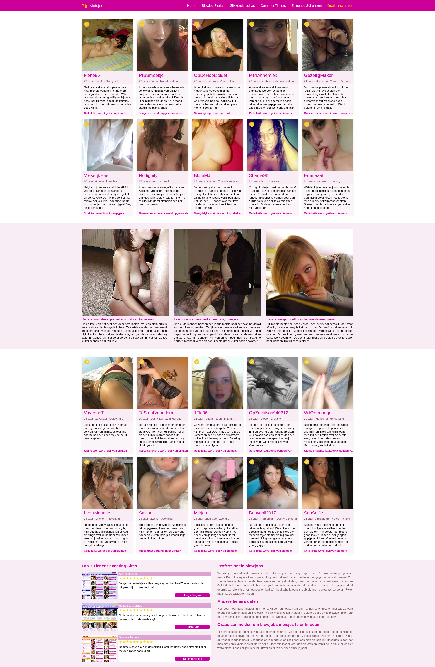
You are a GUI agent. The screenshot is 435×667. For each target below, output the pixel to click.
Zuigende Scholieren (307, 5)
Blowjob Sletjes (213, 5)
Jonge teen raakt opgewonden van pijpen (161, 114)
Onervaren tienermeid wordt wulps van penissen (329, 114)
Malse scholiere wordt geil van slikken (163, 450)
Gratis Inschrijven (340, 5)
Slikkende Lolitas (242, 5)
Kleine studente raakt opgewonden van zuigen (329, 451)
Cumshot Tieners (273, 5)
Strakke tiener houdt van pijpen (104, 213)
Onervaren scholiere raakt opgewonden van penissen (164, 214)
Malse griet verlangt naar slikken (160, 550)
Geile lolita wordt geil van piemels (105, 113)
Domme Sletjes (192, 658)
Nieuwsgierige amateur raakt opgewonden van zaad (212, 114)
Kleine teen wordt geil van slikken (105, 450)
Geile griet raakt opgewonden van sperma (270, 451)
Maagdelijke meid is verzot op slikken (218, 213)
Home (191, 5)
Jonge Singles (192, 595)
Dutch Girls (192, 627)
